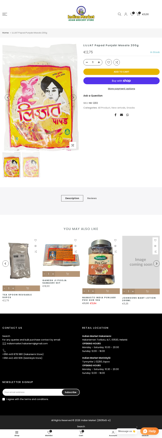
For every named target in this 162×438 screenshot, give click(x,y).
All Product (104, 107)
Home (5, 32)
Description (72, 198)
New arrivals (118, 107)
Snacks (131, 107)
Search (6, 336)
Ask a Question (93, 95)
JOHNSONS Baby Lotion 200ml (139, 299)
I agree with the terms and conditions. (27, 399)
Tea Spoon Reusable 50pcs (17, 296)
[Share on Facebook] (115, 115)
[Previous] (8, 97)
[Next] (73, 97)
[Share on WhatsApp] (127, 115)
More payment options (121, 88)
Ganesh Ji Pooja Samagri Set (54, 282)
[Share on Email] (121, 115)
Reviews (92, 198)
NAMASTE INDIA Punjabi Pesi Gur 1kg (99, 299)
